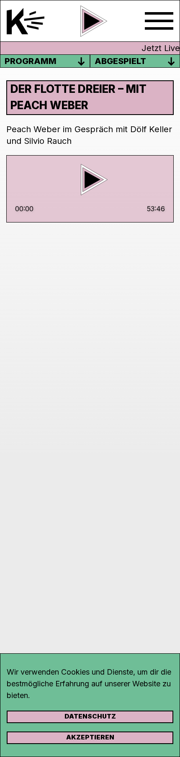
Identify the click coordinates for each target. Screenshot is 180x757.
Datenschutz (90, 716)
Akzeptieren (90, 737)
